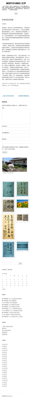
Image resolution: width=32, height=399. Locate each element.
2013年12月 (5, 380)
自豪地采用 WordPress (7, 396)
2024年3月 (4, 346)
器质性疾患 (4, 334)
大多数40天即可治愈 (14, 312)
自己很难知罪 (12, 300)
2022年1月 (4, 354)
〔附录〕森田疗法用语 (7, 326)
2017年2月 (4, 362)
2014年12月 (5, 368)
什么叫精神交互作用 (14, 304)
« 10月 (3, 289)
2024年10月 (5, 344)
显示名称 (5, 126)
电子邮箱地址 (6, 132)
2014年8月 (4, 372)
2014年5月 (4, 378)
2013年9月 (4, 382)
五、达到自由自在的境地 (15, 298)
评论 (3, 108)
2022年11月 (5, 350)
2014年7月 (4, 374)
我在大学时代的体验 (8, 96)
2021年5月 (4, 356)
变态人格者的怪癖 (6, 330)
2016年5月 (4, 364)
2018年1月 (4, 360)
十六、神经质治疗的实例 (15, 308)
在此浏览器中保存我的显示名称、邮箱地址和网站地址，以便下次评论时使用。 (15, 148)
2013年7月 (4, 386)
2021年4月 (4, 358)
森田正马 (16, 85)
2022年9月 (4, 352)
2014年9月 (4, 370)
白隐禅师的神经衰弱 (24, 96)
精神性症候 (4, 332)
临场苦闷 (4, 328)
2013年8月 (4, 384)
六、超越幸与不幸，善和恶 (15, 316)
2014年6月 (4, 376)
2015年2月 (4, 366)
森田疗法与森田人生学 (16, 3)
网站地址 (4, 139)
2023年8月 (4, 348)
